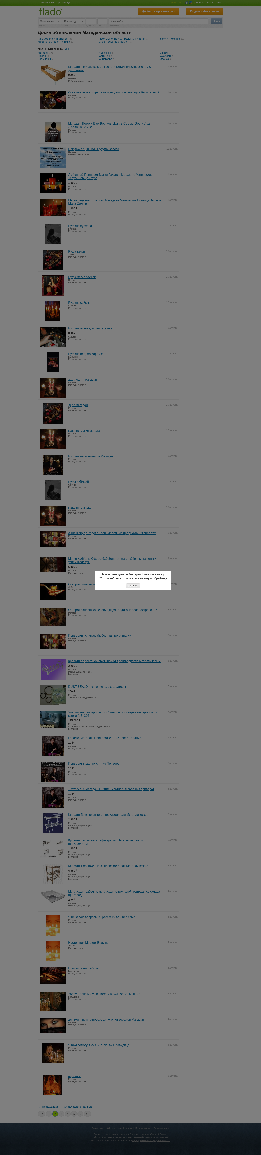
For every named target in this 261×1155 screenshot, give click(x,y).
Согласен (133, 585)
